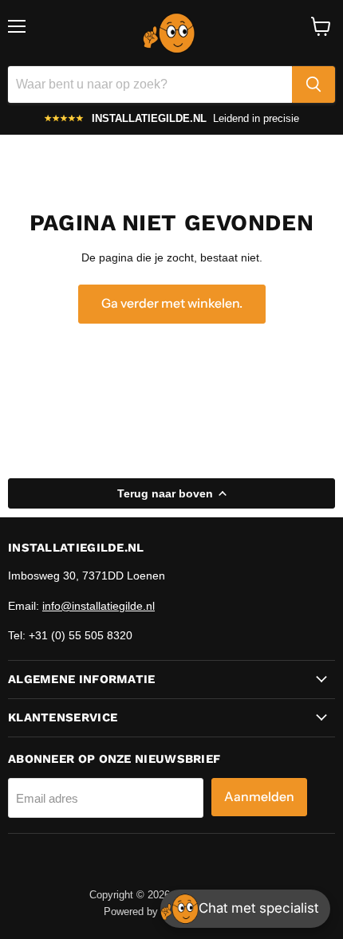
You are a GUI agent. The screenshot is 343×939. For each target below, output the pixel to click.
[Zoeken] (313, 84)
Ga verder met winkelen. (171, 303)
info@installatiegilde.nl (98, 605)
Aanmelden (259, 796)
